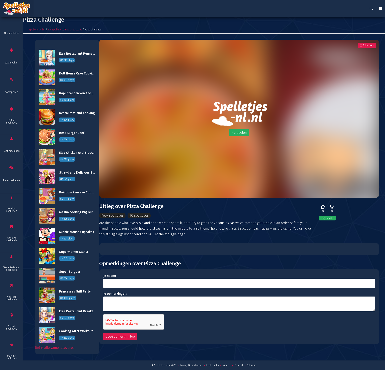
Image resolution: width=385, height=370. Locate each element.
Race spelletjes (11, 180)
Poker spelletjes (11, 121)
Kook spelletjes (73, 29)
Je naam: (109, 276)
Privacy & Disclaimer (191, 365)
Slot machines (11, 151)
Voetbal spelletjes (11, 298)
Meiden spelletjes (11, 209)
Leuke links (212, 365)
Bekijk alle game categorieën (56, 348)
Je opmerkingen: (115, 294)
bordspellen (11, 92)
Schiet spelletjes (11, 327)
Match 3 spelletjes (11, 357)
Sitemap (251, 365)
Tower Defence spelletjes (11, 268)
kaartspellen (11, 62)
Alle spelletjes (11, 33)
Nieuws (226, 365)
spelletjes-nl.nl (37, 29)
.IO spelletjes (139, 215)
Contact (238, 365)
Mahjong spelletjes (11, 239)
